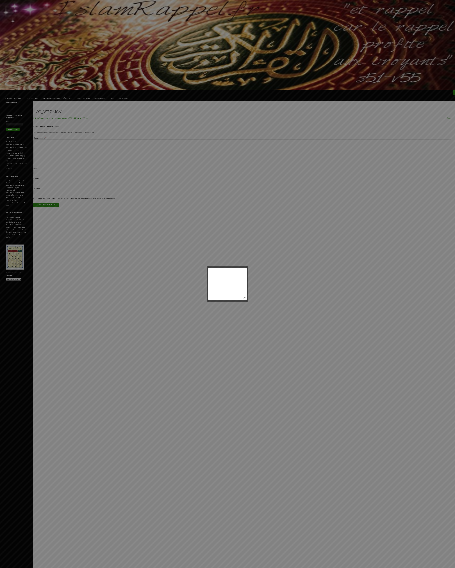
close (244, 297)
